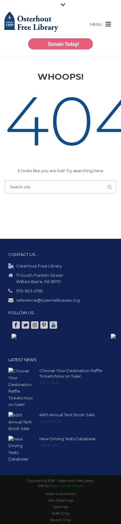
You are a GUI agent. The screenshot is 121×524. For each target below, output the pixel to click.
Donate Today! (63, 44)
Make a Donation (60, 493)
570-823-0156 (29, 290)
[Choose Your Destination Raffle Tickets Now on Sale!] (20, 388)
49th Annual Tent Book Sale (67, 414)
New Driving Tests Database (67, 438)
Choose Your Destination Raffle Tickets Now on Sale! (70, 373)
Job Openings (60, 500)
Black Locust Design (66, 486)
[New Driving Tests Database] (20, 449)
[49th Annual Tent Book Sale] (20, 422)
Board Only (60, 519)
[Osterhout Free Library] (31, 28)
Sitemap (60, 506)
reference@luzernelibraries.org (48, 300)
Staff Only (61, 513)
